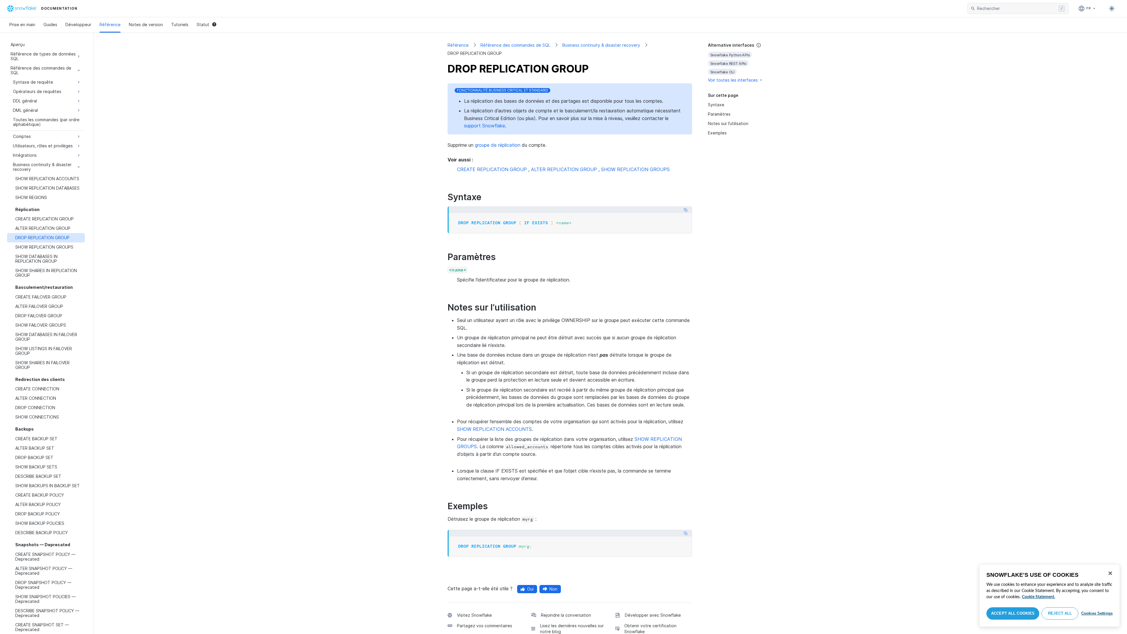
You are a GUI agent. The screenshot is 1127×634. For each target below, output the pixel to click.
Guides (50, 24)
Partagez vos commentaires (484, 625)
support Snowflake (484, 126)
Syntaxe (716, 104)
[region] (1049, 595)
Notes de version (146, 24)
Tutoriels (179, 24)
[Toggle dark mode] (1112, 8)
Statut (203, 24)
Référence (110, 24)
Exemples (717, 132)
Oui (530, 588)
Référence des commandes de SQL (515, 45)
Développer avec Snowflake (653, 615)
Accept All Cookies (1013, 613)
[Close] (1110, 573)
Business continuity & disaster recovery (601, 45)
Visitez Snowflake (474, 615)
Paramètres (719, 114)
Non (553, 588)
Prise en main (22, 24)
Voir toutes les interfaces (733, 79)
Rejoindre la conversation (566, 615)
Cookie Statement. (1038, 597)
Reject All (1060, 613)
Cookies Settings (1097, 613)
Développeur (78, 24)
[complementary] (741, 62)
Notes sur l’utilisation (728, 123)
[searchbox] (1016, 8)
